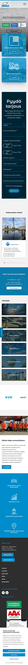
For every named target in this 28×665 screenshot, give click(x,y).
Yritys (3, 579)
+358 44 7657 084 (15, 282)
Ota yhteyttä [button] (14, 31)
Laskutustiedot (8, 560)
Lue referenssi (9, 254)
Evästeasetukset (14, 659)
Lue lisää (5, 646)
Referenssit (5, 573)
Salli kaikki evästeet (14, 650)
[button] (14, 288)
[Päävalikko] (24, 4)
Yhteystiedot (8, 554)
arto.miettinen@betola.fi (15, 284)
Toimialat (4, 571)
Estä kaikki (14, 655)
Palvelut (4, 568)
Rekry (3, 576)
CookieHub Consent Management (16, 662)
